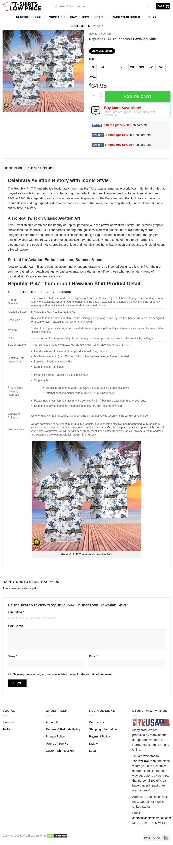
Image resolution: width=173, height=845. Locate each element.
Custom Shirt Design (87, 25)
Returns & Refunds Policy (63, 729)
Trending (21, 17)
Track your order (125, 17)
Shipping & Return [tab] (40, 168)
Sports (99, 17)
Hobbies (38, 17)
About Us (52, 722)
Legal (92, 750)
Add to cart (138, 96)
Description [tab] (13, 168)
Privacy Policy (55, 736)
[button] (163, 6)
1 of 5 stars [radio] (8, 619)
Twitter (7, 729)
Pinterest (9, 722)
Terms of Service (57, 743)
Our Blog (149, 17)
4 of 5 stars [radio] (34, 619)
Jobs (85, 17)
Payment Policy (99, 736)
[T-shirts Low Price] (22, 6)
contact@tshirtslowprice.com (115, 427)
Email (93, 656)
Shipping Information (103, 729)
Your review (16, 625)
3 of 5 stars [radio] (23, 619)
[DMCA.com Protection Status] (57, 835)
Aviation (105, 33)
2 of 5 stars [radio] (14, 619)
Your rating (16, 612)
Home (93, 33)
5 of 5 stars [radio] (48, 619)
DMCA (93, 743)
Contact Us (96, 722)
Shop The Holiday (63, 17)
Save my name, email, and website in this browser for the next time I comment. (62, 674)
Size (92, 58)
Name (12, 656)
